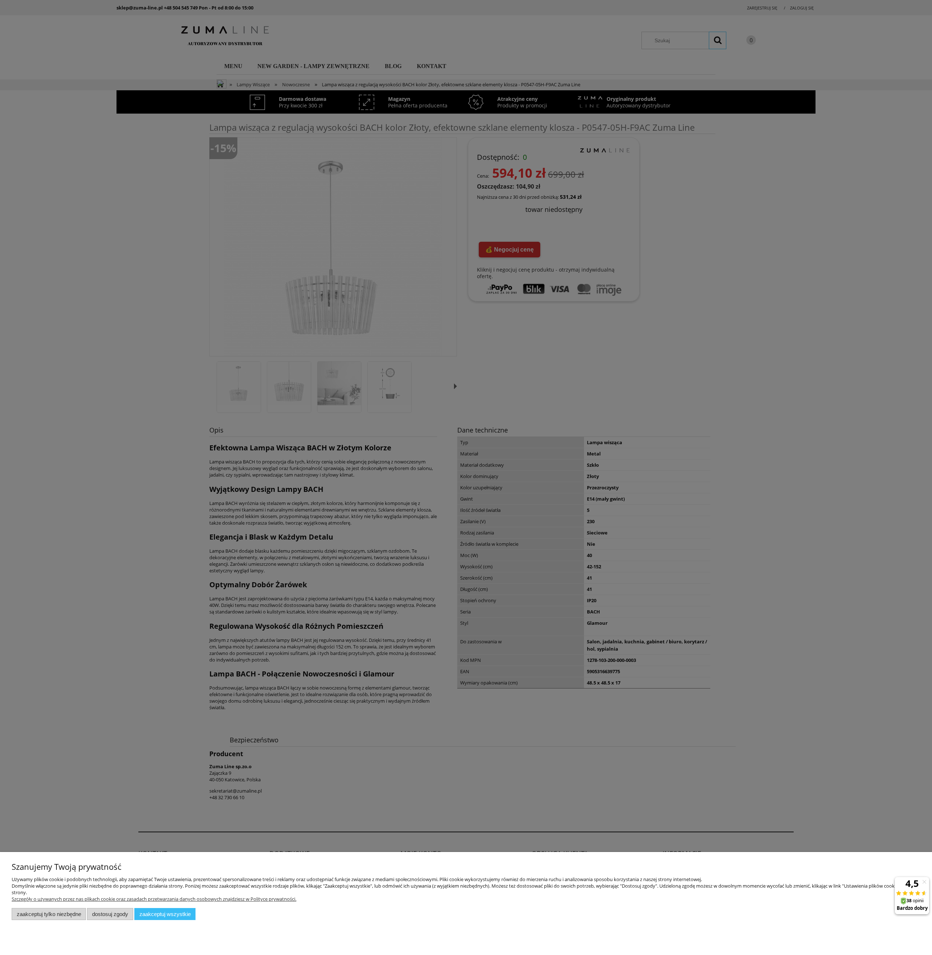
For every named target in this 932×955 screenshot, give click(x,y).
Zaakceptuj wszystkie (165, 914)
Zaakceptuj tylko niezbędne (49, 914)
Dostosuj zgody (110, 914)
